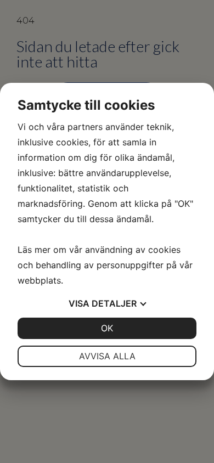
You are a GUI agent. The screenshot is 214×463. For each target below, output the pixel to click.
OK (107, 328)
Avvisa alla (107, 356)
